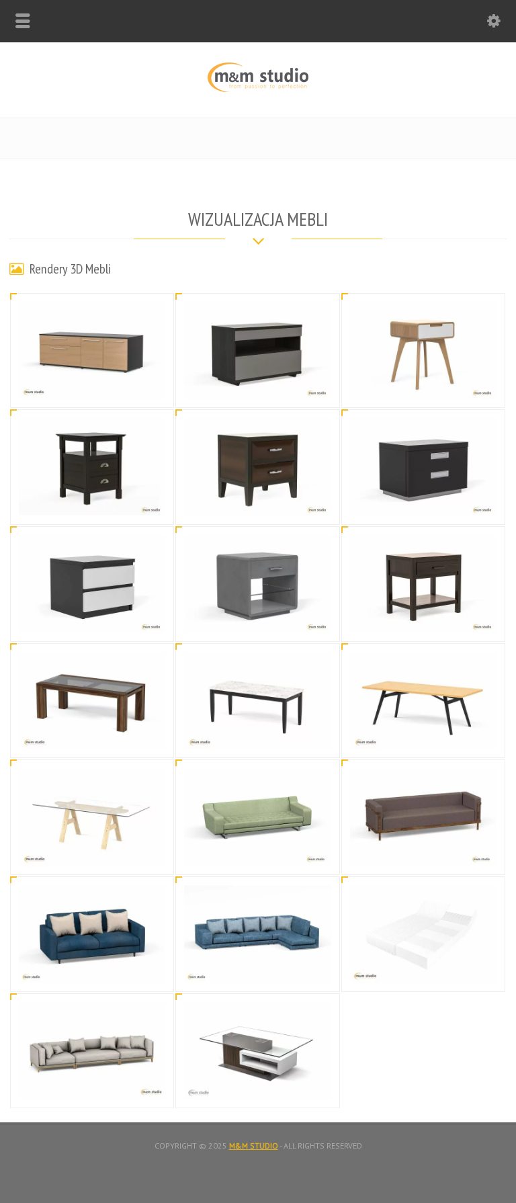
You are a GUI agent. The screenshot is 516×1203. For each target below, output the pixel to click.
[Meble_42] (258, 733)
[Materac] (423, 966)
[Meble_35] (258, 1083)
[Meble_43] (92, 733)
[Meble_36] (258, 966)
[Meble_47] (423, 499)
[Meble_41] (423, 733)
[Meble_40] (92, 849)
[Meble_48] (258, 499)
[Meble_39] (258, 849)
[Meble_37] (92, 966)
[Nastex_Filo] (92, 1083)
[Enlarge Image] (92, 318)
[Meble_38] (423, 849)
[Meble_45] (258, 616)
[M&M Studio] (258, 89)
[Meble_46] (92, 616)
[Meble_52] (92, 383)
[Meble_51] (258, 383)
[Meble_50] (423, 383)
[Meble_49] (92, 499)
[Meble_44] (423, 616)
